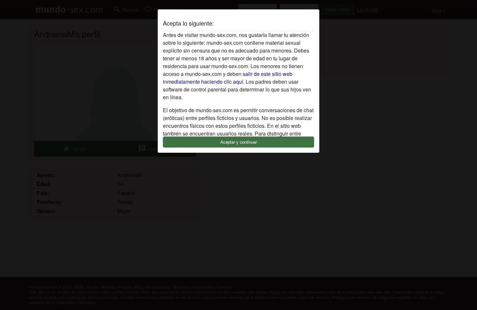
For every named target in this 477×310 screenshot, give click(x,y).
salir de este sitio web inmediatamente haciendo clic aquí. (227, 77)
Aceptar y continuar (238, 142)
